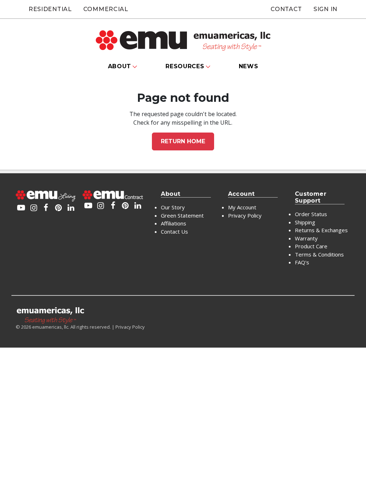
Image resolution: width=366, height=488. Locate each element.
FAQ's (302, 262)
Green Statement (182, 215)
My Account (242, 207)
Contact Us (174, 231)
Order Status (311, 214)
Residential (50, 9)
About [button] (120, 66)
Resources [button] (184, 66)
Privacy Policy (245, 215)
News (248, 66)
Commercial (105, 9)
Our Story (173, 207)
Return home (183, 141)
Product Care (311, 246)
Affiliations (173, 223)
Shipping (305, 222)
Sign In (325, 9)
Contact (286, 9)
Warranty (306, 238)
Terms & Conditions (319, 254)
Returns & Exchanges (321, 230)
